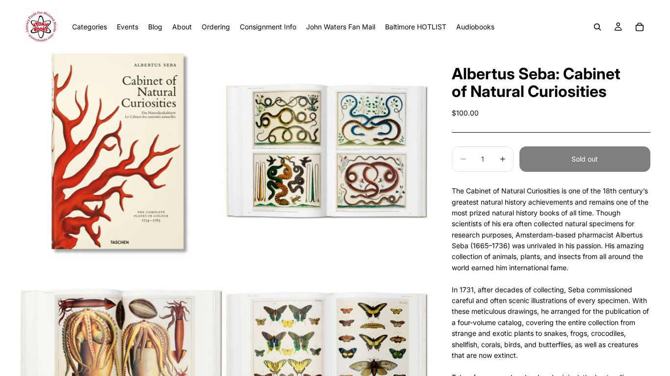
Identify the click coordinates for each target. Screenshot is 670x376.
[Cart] (639, 27)
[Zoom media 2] (327, 155)
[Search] (597, 27)
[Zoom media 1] (121, 155)
